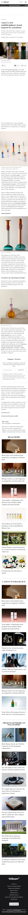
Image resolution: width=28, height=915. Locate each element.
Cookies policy (14, 892)
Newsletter (24, 65)
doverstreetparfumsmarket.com (8, 416)
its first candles (16, 175)
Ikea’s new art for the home (14, 5)
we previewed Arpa (12, 69)
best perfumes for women (9, 184)
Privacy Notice (19, 375)
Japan (7, 269)
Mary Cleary (5, 37)
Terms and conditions (14, 888)
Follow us (17, 65)
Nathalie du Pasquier (21, 203)
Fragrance (3, 19)
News (22, 37)
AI (9, 189)
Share (4, 65)
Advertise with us (14, 895)
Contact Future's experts (14, 886)
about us (14, 884)
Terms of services (17, 373)
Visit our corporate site (17, 910)
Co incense (16, 347)
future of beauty (5, 335)
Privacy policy (14, 890)
